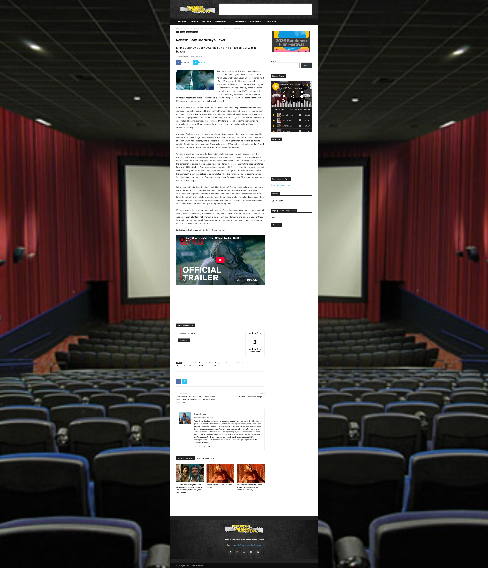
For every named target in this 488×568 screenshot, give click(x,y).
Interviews (220, 21)
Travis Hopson (183, 57)
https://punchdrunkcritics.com (204, 417)
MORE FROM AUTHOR (205, 458)
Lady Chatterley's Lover (240, 363)
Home (178, 28)
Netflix (189, 28)
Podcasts (254, 21)
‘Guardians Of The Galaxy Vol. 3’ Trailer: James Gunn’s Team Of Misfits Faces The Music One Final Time (195, 399)
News (193, 21)
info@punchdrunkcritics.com (249, 545)
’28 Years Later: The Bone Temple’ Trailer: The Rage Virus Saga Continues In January (249, 487)
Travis (196, 32)
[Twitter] (184, 381)
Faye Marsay (199, 363)
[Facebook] (178, 381)
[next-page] (181, 497)
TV (230, 21)
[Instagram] (196, 446)
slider (215, 366)
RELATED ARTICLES (186, 458)
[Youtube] (210, 446)
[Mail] (244, 552)
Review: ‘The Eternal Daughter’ (252, 397)
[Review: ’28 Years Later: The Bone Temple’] (220, 473)
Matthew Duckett (205, 366)
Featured (182, 21)
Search (274, 61)
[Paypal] (200, 446)
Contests (239, 21)
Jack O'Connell (211, 363)
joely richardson (223, 363)
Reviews (205, 21)
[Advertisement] (265, 9)
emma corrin (188, 363)
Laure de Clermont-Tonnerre (186, 366)
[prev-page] (177, 497)
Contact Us (270, 21)
